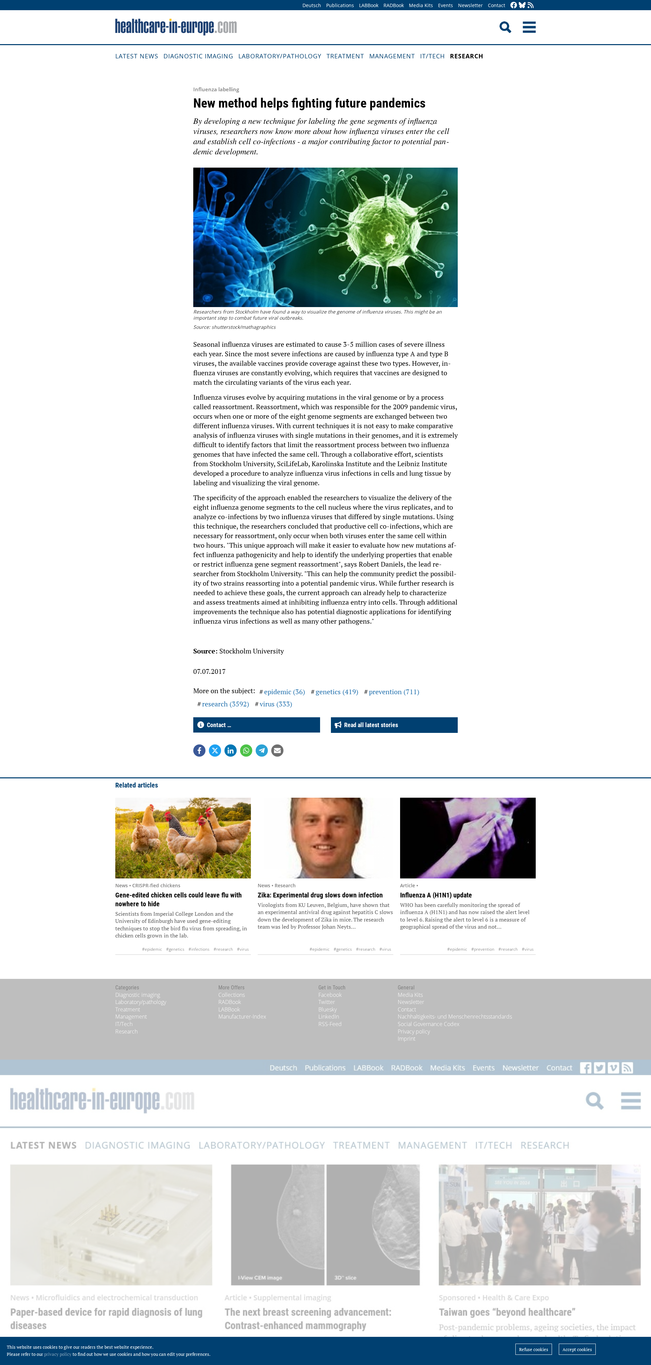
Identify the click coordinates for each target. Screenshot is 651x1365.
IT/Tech (432, 56)
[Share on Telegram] (262, 750)
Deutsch (311, 5)
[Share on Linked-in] (230, 750)
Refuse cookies (533, 1349)
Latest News (136, 56)
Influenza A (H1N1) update (436, 895)
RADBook (393, 5)
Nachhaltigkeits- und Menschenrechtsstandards (455, 1016)
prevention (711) (394, 691)
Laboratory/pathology (279, 56)
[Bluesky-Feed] (522, 5)
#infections (199, 949)
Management (392, 56)
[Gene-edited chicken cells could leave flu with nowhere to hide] (183, 838)
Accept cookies (577, 1349)
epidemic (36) (284, 691)
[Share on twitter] (215, 750)
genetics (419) (337, 691)
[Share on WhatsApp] (246, 750)
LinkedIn (328, 1016)
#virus (243, 949)
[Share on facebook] (199, 750)
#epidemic (152, 949)
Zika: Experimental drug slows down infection (320, 895)
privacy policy (58, 1354)
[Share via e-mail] (277, 750)
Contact (496, 5)
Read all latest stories (369, 724)
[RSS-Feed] (530, 5)
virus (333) (276, 703)
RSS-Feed (330, 1024)
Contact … (217, 724)
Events (445, 5)
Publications (340, 5)
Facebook (330, 995)
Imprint (406, 1038)
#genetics (175, 949)
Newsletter (470, 5)
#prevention (482, 949)
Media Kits (421, 5)
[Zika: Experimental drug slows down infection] (325, 838)
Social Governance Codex (428, 1024)
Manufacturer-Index (242, 1016)
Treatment (345, 56)
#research (223, 949)
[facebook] (513, 5)
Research (467, 56)
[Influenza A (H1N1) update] (468, 838)
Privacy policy (414, 1031)
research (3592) (225, 703)
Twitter (326, 1002)
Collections (231, 995)
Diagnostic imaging (198, 56)
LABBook (368, 5)
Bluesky (327, 1009)
